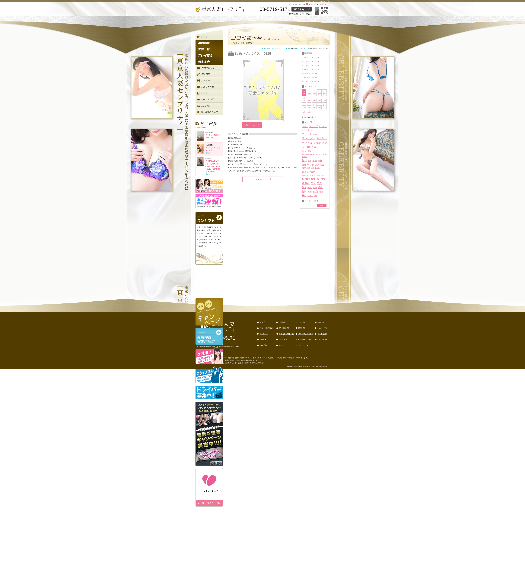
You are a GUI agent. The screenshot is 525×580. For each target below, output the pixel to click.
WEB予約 (299, 9)
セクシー (322, 138)
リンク (281, 345)
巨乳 (304, 164)
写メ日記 (307, 151)
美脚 (309, 192)
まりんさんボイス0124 (310, 69)
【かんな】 (209, 138)
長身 (304, 195)
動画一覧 (301, 328)
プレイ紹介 (322, 322)
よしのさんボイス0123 (310, 81)
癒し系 (315, 179)
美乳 (313, 183)
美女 (304, 187)
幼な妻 (310, 165)
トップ (262, 322)
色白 (315, 191)
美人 (319, 183)
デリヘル (307, 142)
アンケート (264, 334)
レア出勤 (317, 143)
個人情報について (304, 340)
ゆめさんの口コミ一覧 (301, 48)
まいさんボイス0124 (309, 73)
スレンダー (308, 138)
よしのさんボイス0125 (310, 61)
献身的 (306, 179)
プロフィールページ (252, 125)
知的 (322, 179)
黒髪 (315, 196)
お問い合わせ (322, 340)
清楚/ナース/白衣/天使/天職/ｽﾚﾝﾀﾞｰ (313, 175)
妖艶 (309, 161)
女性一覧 (301, 322)
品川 (304, 160)
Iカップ (313, 130)
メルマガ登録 (322, 328)
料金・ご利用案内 (266, 328)
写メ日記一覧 (284, 328)
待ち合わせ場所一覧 (286, 334)
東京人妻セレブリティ (270, 48)
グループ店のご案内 (305, 334)
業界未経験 (315, 168)
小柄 (314, 160)
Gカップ (306, 130)
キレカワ (316, 134)
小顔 (320, 160)
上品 (324, 142)
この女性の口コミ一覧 (263, 179)
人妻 (314, 147)
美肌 (304, 191)
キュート (307, 134)
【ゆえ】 (208, 153)
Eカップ (313, 126)
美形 (315, 188)
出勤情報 (282, 322)
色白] (321, 192)
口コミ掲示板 (286, 48)
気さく (305, 172)
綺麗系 (306, 183)
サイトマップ (297, 4)
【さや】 (208, 174)
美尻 (309, 187)
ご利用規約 (283, 340)
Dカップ (305, 127)
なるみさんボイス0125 (310, 57)
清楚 (313, 172)
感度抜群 (306, 168)
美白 (320, 187)
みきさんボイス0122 (309, 77)
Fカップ (323, 126)
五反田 (306, 147)
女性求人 (263, 340)
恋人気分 (319, 164)
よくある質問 (322, 334)
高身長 (310, 195)
